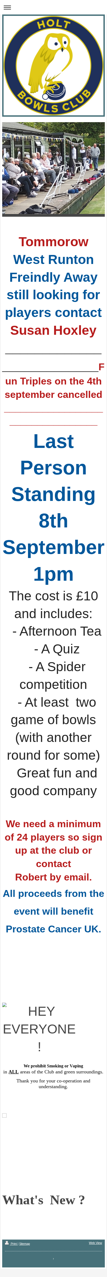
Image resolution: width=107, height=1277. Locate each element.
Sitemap (24, 1243)
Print (14, 1243)
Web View (95, 1242)
